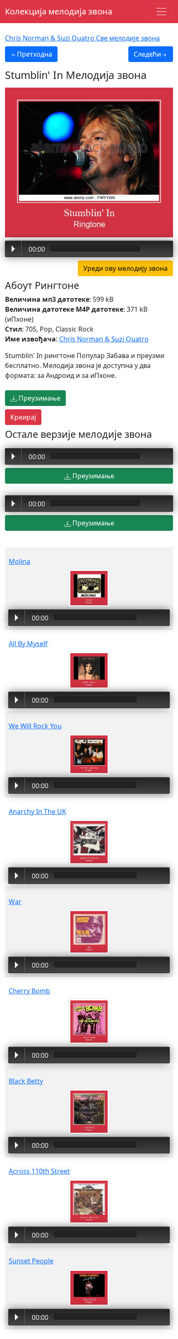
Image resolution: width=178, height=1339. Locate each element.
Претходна (34, 54)
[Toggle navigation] (161, 11)
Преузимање (38, 398)
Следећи (147, 54)
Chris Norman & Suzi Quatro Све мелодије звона (82, 38)
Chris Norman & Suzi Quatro (104, 339)
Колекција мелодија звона (58, 11)
